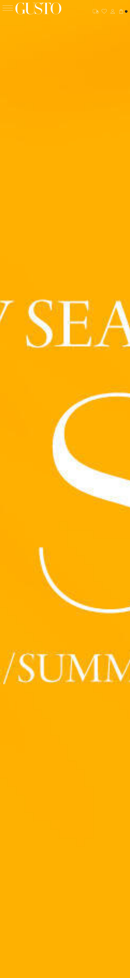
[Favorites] (104, 11)
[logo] (38, 8)
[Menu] (8, 8)
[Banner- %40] (65, 489)
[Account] (113, 11)
